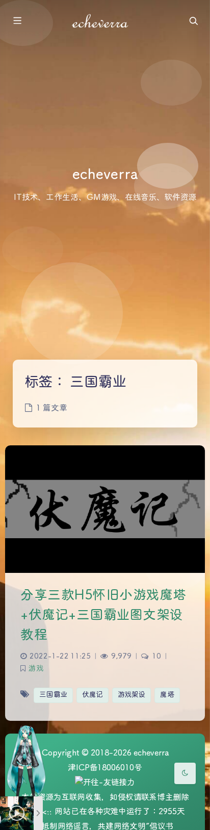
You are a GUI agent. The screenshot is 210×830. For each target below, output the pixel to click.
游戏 (36, 669)
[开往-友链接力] (105, 783)
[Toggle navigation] (193, 21)
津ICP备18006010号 (105, 768)
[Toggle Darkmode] (185, 773)
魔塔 (167, 695)
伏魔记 (92, 695)
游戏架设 (131, 695)
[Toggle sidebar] (17, 21)
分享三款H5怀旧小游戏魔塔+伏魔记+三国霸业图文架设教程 (103, 615)
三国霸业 (53, 695)
